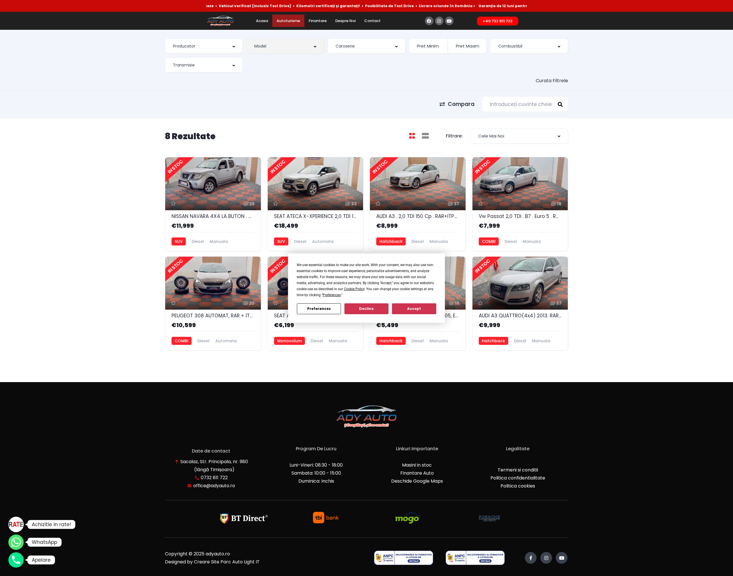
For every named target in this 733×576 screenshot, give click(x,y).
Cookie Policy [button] (354, 289)
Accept (414, 308)
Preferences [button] (332, 295)
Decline (366, 308)
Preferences (319, 308)
